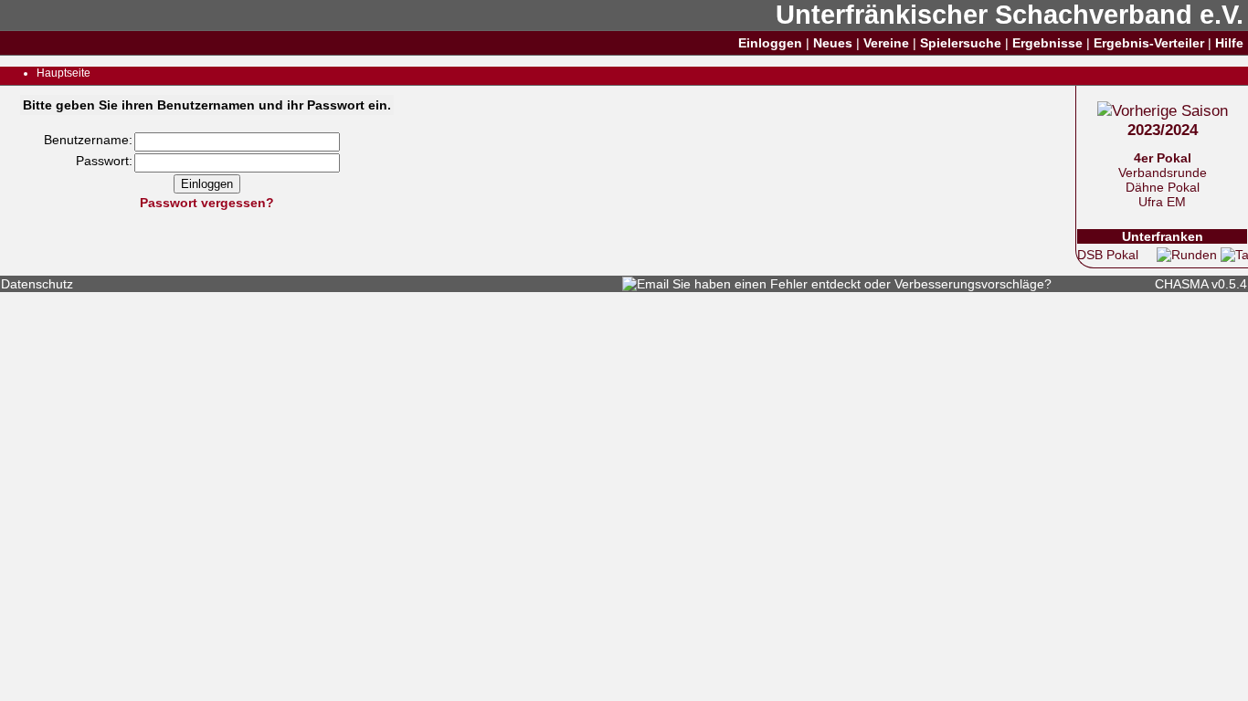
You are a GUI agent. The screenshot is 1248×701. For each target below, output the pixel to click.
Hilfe (1229, 43)
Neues (832, 43)
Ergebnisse (1047, 43)
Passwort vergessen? (207, 202)
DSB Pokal (1107, 254)
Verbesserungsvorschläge (969, 284)
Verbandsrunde (1162, 172)
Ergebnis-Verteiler (1149, 43)
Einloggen (770, 43)
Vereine (886, 43)
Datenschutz (37, 284)
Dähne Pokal (1163, 187)
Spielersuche (960, 43)
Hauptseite (63, 73)
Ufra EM (1162, 201)
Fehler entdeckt (815, 284)
